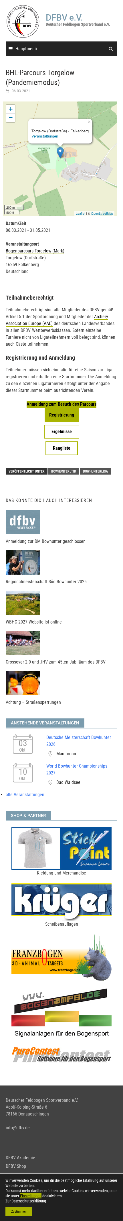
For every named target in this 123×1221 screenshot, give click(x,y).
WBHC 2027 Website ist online (34, 622)
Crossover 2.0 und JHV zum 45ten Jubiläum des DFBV (56, 662)
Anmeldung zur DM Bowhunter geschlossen (46, 541)
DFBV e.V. (64, 18)
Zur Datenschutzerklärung (25, 1201)
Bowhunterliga (95, 471)
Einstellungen (30, 1196)
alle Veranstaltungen (25, 794)
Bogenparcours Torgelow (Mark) (35, 251)
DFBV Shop (16, 1166)
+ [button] (11, 109)
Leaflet (80, 213)
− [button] (11, 117)
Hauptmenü (26, 48)
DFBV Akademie (20, 1157)
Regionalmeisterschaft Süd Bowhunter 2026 (46, 581)
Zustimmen (19, 1212)
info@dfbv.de (18, 1127)
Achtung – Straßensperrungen (33, 702)
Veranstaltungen (44, 136)
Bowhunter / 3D (63, 471)
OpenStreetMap (102, 213)
